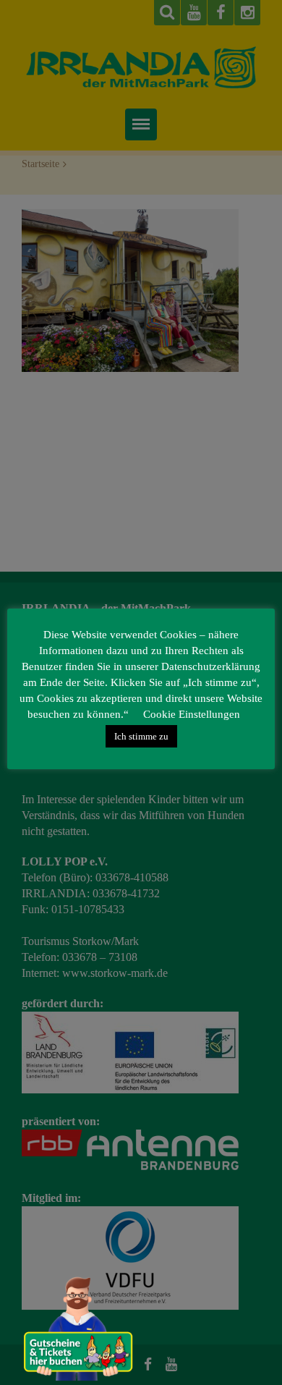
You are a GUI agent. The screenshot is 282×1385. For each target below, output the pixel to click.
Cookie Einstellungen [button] (191, 714)
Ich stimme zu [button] (141, 736)
